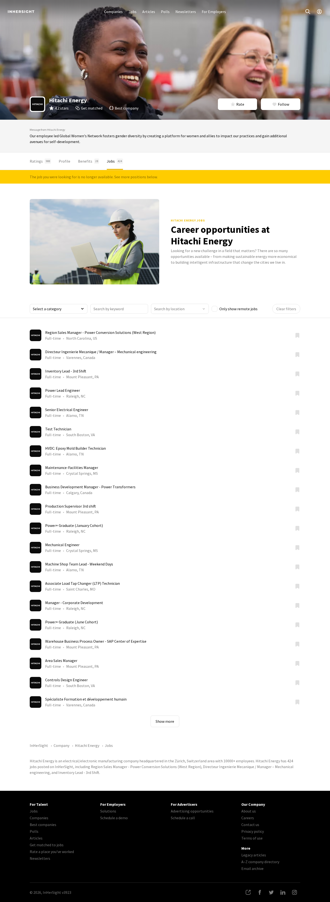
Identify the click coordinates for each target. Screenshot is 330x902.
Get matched (91, 108)
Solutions (108, 811)
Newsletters (185, 11)
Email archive (252, 868)
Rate (240, 104)
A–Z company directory (260, 861)
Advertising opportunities (192, 811)
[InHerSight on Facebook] (259, 892)
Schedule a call (183, 817)
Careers (247, 817)
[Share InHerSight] (248, 892)
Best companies (43, 824)
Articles (148, 11)
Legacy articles (253, 855)
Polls (165, 11)
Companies (113, 11)
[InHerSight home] (21, 11)
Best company (126, 108)
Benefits (88, 161)
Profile (64, 161)
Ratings (40, 161)
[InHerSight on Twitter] (271, 892)
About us (248, 811)
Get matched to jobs (47, 844)
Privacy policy (252, 831)
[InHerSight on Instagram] (294, 892)
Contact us (250, 824)
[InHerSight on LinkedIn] (283, 892)
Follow (283, 104)
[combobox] (180, 309)
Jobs (132, 11)
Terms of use (252, 838)
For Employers (214, 11)
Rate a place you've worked (52, 851)
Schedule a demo (114, 817)
